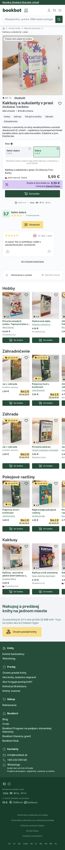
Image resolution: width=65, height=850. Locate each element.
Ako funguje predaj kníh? (17, 681)
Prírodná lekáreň (41, 447)
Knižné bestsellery (13, 654)
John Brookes (38, 390)
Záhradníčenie (16, 351)
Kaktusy (9, 540)
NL (41, 844)
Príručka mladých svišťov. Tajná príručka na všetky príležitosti (16, 324)
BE (51, 844)
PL (56, 844)
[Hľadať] (59, 19)
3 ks (30, 161)
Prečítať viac (8, 136)
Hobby (8, 288)
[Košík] (54, 10)
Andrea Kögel (38, 516)
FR (46, 844)
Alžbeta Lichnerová (41, 324)
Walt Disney (8, 327)
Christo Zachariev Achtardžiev (45, 450)
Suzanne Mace (9, 579)
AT (14, 844)
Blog (5, 719)
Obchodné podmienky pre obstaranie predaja (32, 820)
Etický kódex (32, 831)
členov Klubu (53, 186)
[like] (7, 251)
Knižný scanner (11, 690)
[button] (32, 65)
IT (36, 844)
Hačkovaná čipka (41, 321)
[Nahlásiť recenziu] (49, 251)
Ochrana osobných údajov (32, 826)
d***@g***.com (45, 236)
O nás (5, 723)
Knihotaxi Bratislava (14, 686)
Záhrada (10, 414)
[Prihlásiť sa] (49, 10)
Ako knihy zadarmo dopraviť (19, 677)
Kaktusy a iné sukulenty (45, 572)
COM (25, 844)
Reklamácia (9, 705)
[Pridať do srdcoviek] (60, 103)
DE (19, 844)
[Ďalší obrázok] (58, 68)
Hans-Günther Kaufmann (43, 576)
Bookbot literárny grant (16, 736)
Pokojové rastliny (18, 477)
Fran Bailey (22, 106)
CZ (9, 844)
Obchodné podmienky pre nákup (32, 815)
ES (31, 844)
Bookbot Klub (10, 740)
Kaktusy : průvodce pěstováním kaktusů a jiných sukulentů (14, 575)
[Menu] (60, 10)
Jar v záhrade (9, 384)
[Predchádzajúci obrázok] (6, 68)
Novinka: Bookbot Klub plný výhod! (20, 2)
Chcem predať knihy (14, 672)
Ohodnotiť (19, 98)
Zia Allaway (8, 106)
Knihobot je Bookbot (32, 836)
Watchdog (8, 658)
